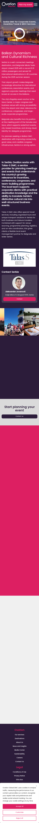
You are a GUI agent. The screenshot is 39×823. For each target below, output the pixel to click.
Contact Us (19, 762)
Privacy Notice (19, 776)
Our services (19, 735)
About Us (19, 742)
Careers (20, 758)
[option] (14, 322)
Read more (22, 499)
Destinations (19, 738)
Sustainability (19, 754)
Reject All (19, 818)
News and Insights (19, 746)
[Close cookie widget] (36, 786)
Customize (20, 812)
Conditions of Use (19, 772)
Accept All (19, 806)
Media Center (19, 750)
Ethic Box (19, 780)
